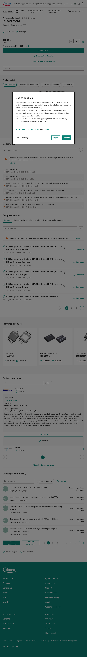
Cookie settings (22, 138)
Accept (67, 137)
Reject (56, 137)
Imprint (46, 129)
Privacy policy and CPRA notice (27, 129)
